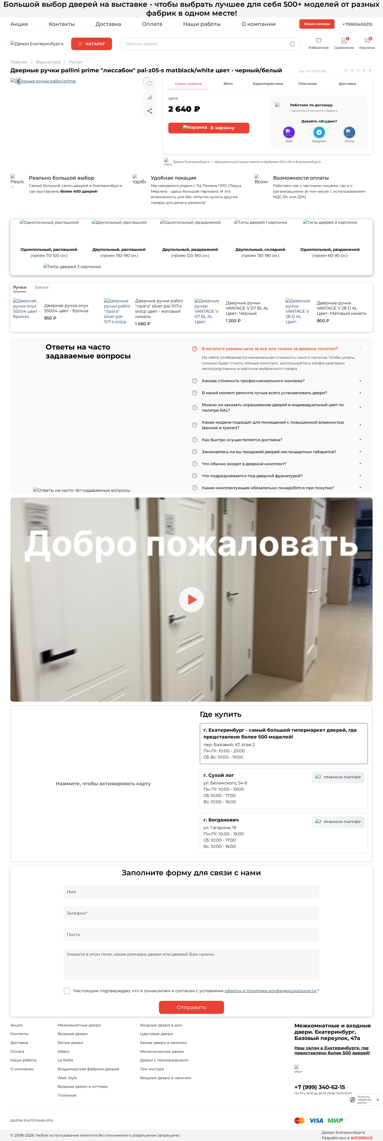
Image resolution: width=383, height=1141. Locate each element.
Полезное (67, 1095)
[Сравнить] (149, 97)
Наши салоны (317, 24)
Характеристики (268, 83)
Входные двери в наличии (165, 1077)
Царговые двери (156, 1033)
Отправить (191, 1007)
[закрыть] (378, 1099)
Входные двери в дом (161, 1025)
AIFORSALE (362, 1138)
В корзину (221, 127)
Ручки (75, 62)
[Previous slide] (19, 81)
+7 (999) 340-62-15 (319, 1087)
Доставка (108, 24)
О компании (259, 24)
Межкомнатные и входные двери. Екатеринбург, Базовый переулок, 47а (332, 1031)
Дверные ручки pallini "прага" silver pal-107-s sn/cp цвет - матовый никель (159, 308)
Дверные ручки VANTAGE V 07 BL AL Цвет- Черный (247, 308)
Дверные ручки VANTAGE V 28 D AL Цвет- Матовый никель (342, 308)
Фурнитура (48, 62)
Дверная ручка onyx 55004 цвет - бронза (66, 308)
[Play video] (191, 599)
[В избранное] (149, 84)
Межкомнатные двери (79, 1025)
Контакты (62, 24)
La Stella (65, 1060)
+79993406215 (357, 24)
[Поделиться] (149, 111)
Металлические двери (162, 1051)
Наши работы (202, 24)
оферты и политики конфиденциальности (271, 990)
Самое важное (188, 83)
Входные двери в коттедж (83, 1086)
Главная (18, 62)
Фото (228, 83)
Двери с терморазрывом (164, 1060)
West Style (67, 1077)
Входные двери (73, 1033)
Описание (307, 83)
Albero (64, 1051)
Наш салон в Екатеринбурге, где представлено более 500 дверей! (332, 1050)
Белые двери (70, 1042)
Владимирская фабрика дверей (88, 1069)
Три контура (152, 1069)
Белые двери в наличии (163, 1042)
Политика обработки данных (364, 1099)
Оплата (152, 24)
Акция (19, 24)
